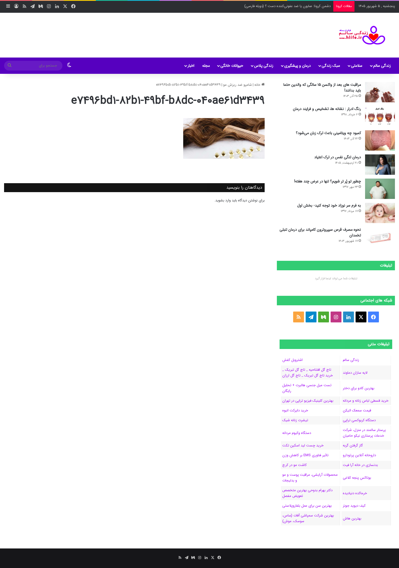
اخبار (191, 66)
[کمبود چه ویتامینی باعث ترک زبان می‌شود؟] (380, 140)
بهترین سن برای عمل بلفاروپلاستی (307, 506)
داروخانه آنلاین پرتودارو (359, 455)
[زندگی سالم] (358, 35)
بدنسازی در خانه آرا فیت (360, 465)
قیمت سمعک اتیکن (357, 410)
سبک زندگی (331, 66)
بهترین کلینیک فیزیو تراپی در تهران (307, 401)
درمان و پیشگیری (297, 66)
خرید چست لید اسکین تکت (303, 445)
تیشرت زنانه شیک (295, 420)
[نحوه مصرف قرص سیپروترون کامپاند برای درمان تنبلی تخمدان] (380, 237)
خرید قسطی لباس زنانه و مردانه (365, 401)
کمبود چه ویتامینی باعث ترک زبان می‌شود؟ (328, 133)
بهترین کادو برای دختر (358, 388)
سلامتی (356, 66)
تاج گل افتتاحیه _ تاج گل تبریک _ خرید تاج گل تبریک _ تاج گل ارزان (307, 372)
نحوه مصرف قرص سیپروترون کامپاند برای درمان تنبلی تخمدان (320, 232)
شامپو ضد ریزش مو (237, 85)
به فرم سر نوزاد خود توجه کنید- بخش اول (329, 205)
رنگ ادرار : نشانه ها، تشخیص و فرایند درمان (327, 109)
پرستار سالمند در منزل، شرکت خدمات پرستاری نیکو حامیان (364, 433)
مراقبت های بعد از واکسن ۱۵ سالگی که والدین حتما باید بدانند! (322, 87)
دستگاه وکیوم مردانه (296, 433)
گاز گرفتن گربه (353, 445)
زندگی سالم (382, 66)
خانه (257, 85)
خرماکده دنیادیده (355, 493)
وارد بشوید (223, 200)
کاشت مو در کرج (294, 465)
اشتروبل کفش (292, 360)
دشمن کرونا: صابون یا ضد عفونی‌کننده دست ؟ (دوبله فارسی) (287, 6)
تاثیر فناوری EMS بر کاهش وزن (305, 455)
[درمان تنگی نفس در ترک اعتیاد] (380, 164)
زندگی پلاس (263, 66)
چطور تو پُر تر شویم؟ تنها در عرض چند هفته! (327, 181)
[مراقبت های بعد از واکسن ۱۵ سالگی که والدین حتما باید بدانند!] (380, 92)
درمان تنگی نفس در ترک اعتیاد (337, 157)
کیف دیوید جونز (354, 506)
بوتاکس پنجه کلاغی (357, 478)
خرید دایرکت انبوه (295, 410)
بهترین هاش (352, 518)
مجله (206, 66)
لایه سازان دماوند (355, 373)
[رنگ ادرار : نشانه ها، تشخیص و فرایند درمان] (380, 116)
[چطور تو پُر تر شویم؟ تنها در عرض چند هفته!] (380, 189)
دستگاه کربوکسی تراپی (359, 420)
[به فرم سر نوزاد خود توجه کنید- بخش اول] (380, 213)
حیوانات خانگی (231, 66)
